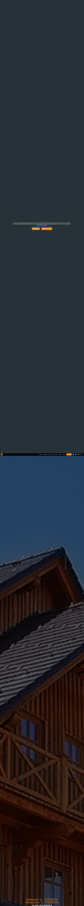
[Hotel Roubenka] (7, 454)
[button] (80, 454)
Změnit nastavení (47, 228)
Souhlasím (35, 228)
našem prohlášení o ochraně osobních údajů (42, 226)
